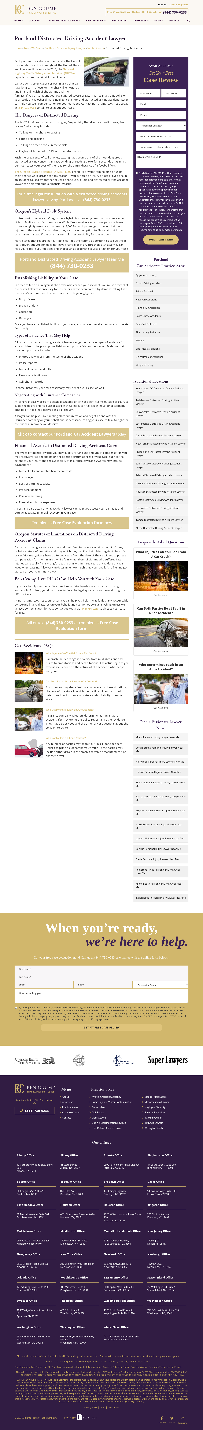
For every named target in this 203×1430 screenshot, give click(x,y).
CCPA (102, 1407)
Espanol (162, 4)
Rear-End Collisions (146, 324)
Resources (140, 20)
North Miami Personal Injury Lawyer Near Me (159, 826)
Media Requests (178, 4)
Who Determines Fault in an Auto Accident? (70, 709)
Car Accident (99, 1107)
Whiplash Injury (144, 365)
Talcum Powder (153, 1117)
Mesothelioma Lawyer (157, 1102)
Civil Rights (98, 1112)
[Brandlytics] (87, 1418)
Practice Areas (70, 1107)
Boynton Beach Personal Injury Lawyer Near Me (160, 812)
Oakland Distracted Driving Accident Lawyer (160, 483)
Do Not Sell (113, 1407)
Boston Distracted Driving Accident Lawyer (159, 500)
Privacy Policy (90, 1407)
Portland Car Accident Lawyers (85, 434)
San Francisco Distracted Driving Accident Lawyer (158, 465)
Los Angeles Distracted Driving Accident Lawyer (158, 413)
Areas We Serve (94, 20)
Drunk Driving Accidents (149, 283)
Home (18, 48)
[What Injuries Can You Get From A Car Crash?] (29, 663)
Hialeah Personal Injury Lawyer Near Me (158, 772)
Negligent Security (155, 1107)
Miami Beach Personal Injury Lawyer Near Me (159, 885)
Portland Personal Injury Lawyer (64, 48)
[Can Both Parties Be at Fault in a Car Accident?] (29, 691)
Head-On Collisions (146, 299)
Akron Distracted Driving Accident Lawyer (159, 528)
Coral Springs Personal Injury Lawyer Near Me (159, 749)
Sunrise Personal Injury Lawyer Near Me (158, 848)
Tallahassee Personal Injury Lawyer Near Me (161, 897)
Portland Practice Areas (63, 20)
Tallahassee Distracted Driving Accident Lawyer (158, 402)
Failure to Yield (144, 291)
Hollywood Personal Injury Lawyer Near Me (160, 761)
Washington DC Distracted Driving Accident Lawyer (160, 390)
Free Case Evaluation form (78, 522)
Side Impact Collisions (148, 348)
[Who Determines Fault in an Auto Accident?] (29, 719)
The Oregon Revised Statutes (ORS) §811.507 (43, 172)
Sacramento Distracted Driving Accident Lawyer (158, 425)
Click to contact (33, 434)
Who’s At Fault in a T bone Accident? (66, 738)
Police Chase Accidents (148, 316)
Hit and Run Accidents (148, 307)
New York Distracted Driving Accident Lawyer (161, 443)
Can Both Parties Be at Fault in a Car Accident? (71, 681)
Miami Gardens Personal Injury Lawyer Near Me (160, 784)
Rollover (140, 340)
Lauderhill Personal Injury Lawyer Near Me (160, 838)
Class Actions (99, 1117)
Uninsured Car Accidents (149, 357)
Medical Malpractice (156, 1096)
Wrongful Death (154, 1128)
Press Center (118, 20)
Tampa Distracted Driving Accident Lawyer (159, 519)
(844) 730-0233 (175, 12)
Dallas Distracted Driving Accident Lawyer (159, 435)
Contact (174, 20)
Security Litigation (155, 1112)
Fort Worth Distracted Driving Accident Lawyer (157, 509)
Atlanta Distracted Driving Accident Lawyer (159, 475)
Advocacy (35, 20)
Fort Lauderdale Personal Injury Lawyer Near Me (161, 798)
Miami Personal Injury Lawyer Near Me (157, 737)
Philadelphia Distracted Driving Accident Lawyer (158, 453)
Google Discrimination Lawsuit (109, 1122)
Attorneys (67, 1102)
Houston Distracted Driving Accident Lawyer (160, 491)
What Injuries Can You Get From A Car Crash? (71, 653)
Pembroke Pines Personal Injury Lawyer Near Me (158, 871)
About (17, 20)
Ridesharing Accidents (148, 332)
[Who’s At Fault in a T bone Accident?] (29, 748)
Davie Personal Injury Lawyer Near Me (157, 859)
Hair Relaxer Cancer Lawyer (107, 1128)
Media (157, 20)
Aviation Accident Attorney (106, 1096)
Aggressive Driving (146, 275)
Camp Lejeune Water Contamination (112, 1102)
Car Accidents (95, 48)
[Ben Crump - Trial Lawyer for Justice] (35, 9)
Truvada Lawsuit (154, 1122)
